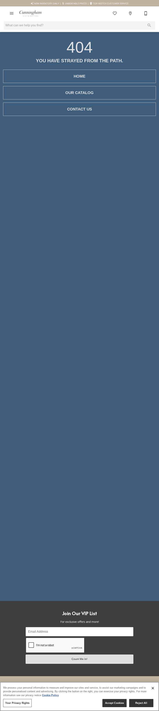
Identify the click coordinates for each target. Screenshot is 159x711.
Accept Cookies (114, 703)
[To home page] (30, 13)
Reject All (141, 703)
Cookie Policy (50, 695)
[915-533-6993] (145, 13)
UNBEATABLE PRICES (75, 3)
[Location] (130, 13)
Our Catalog (79, 93)
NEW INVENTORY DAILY (46, 3)
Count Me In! (79, 659)
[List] (114, 13)
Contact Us (79, 109)
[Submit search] (149, 25)
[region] (79, 696)
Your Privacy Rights (17, 703)
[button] (11, 13)
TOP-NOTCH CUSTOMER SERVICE (110, 3)
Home (79, 76)
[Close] (153, 688)
